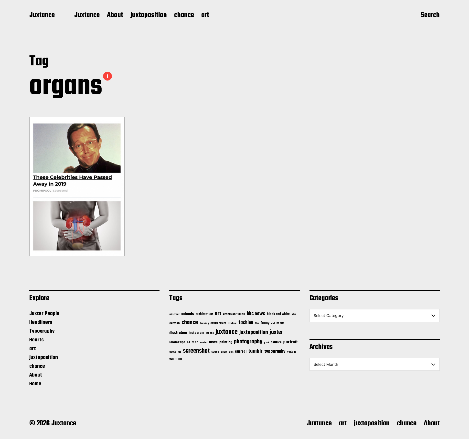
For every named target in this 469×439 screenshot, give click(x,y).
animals (187, 314)
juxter (276, 332)
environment (218, 323)
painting (225, 342)
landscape (177, 342)
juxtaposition (148, 15)
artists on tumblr (234, 314)
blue (293, 314)
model (203, 342)
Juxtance (42, 15)
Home (35, 384)
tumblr (255, 351)
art (205, 15)
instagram (196, 333)
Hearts (36, 340)
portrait (290, 342)
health (280, 323)
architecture (204, 314)
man (195, 342)
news (213, 342)
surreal (240, 352)
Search (430, 15)
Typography (42, 331)
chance (184, 15)
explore (232, 323)
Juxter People (44, 313)
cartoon (174, 323)
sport (224, 352)
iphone (210, 333)
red (179, 352)
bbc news (256, 314)
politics (276, 342)
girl (273, 323)
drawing (204, 323)
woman (175, 359)
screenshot (196, 351)
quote (172, 352)
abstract (174, 314)
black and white (278, 314)
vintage (292, 351)
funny (265, 323)
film (257, 323)
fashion (245, 323)
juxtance (226, 332)
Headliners (40, 322)
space (215, 351)
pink (266, 343)
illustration (178, 333)
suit (231, 352)
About (115, 15)
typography (275, 351)
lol (188, 342)
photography (248, 341)
